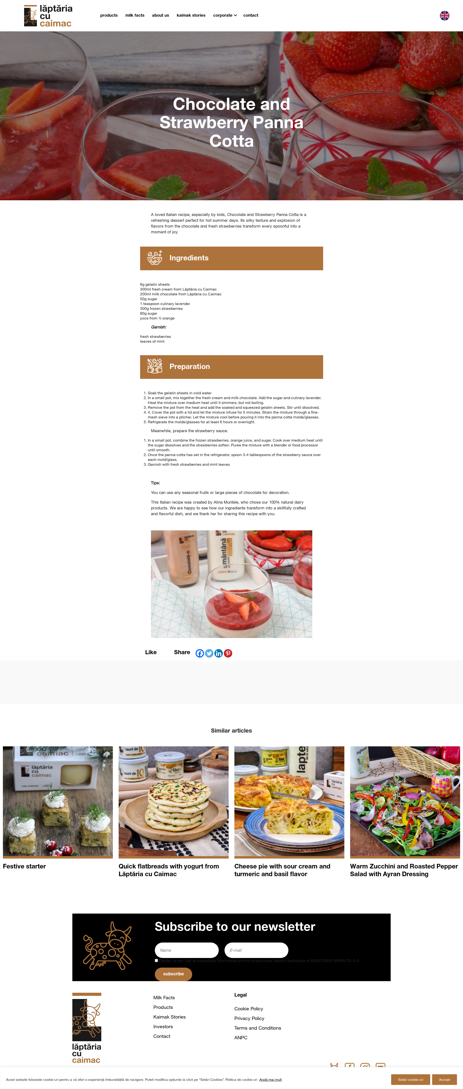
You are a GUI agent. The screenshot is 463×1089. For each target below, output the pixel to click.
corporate (222, 16)
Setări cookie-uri (410, 1079)
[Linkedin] (218, 653)
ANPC (240, 1037)
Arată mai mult (270, 1079)
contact (250, 16)
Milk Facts (164, 997)
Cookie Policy (248, 1009)
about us (160, 16)
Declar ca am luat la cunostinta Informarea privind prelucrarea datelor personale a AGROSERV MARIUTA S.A (258, 960)
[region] (231, 1078)
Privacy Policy (249, 1018)
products (109, 16)
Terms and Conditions (257, 1028)
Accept (444, 1079)
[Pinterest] (228, 653)
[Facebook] (200, 653)
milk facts (134, 16)
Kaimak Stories (169, 1017)
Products (163, 1007)
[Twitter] (209, 653)
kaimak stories (191, 16)
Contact (161, 1036)
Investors (163, 1026)
